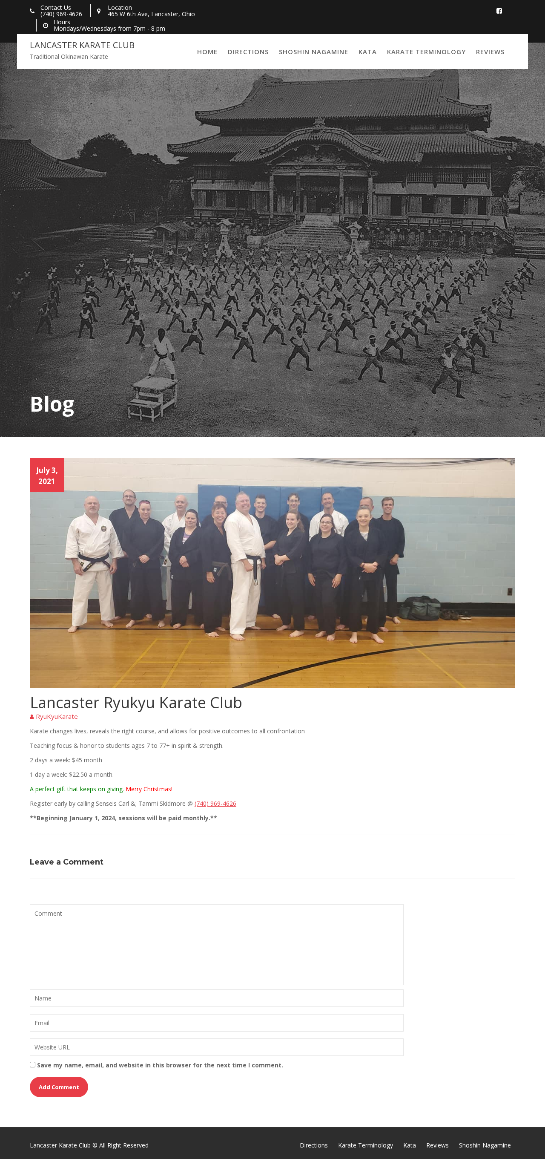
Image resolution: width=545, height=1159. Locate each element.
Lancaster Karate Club (82, 45)
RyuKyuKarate (57, 716)
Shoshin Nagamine (313, 51)
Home (207, 51)
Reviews (490, 51)
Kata (368, 51)
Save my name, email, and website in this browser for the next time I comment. (160, 1065)
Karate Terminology (426, 51)
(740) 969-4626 (215, 803)
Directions (248, 51)
